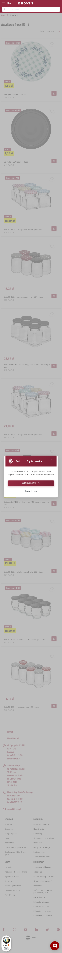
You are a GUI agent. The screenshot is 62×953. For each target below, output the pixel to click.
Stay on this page (31, 491)
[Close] (52, 459)
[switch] (6, 948)
